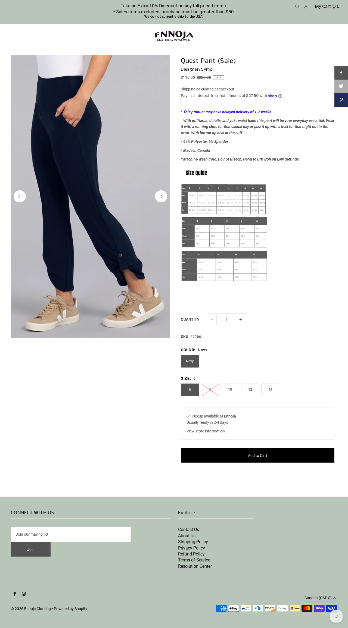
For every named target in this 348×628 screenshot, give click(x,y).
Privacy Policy (191, 548)
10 (230, 389)
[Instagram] (24, 594)
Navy (190, 361)
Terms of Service (194, 560)
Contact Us (188, 529)
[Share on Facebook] (341, 73)
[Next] (161, 196)
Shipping (188, 89)
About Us (186, 535)
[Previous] (20, 196)
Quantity (190, 319)
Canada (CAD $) (318, 598)
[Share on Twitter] (341, 86)
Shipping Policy (193, 541)
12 (250, 389)
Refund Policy (191, 554)
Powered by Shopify (70, 609)
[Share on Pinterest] (341, 100)
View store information (206, 431)
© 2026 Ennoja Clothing (31, 609)
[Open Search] (297, 6)
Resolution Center (195, 566)
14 (270, 389)
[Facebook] (15, 594)
